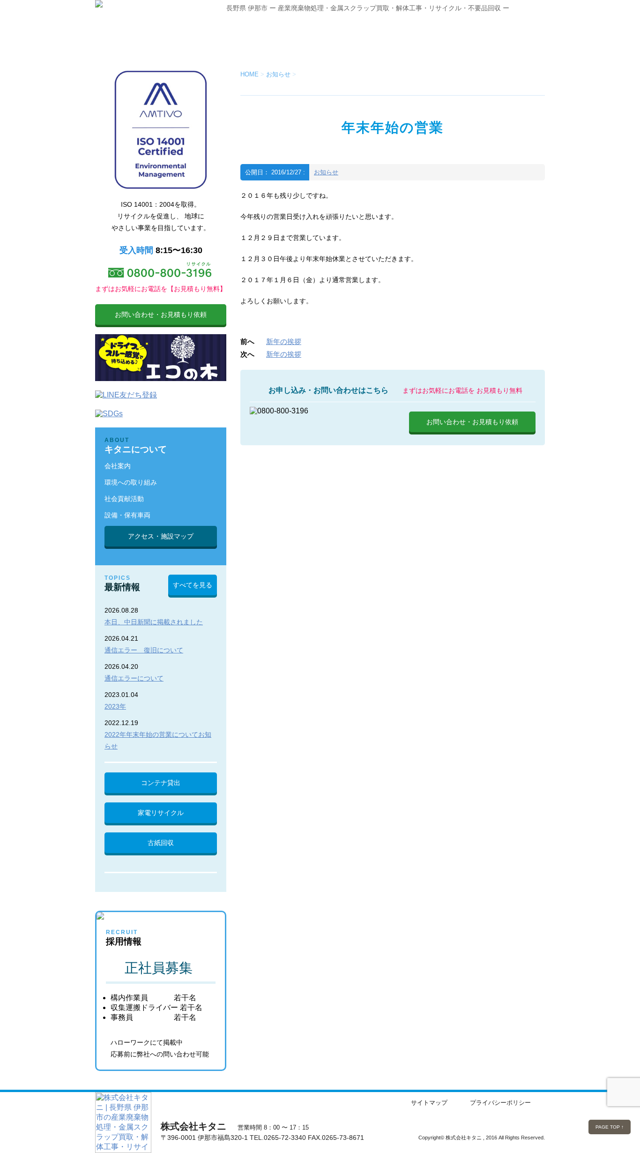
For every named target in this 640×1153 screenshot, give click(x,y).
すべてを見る (192, 585)
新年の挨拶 (283, 341)
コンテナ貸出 (160, 782)
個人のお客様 (346, 37)
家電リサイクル (161, 812)
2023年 (115, 706)
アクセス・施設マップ (160, 536)
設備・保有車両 (127, 515)
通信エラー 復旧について (143, 650)
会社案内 (117, 466)
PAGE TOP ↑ (609, 1127)
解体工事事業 (425, 37)
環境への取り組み (130, 482)
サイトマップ (429, 1103)
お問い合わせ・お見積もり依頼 (472, 422)
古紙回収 (161, 842)
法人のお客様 (266, 37)
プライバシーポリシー (500, 1103)
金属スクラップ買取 (505, 37)
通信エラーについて (134, 678)
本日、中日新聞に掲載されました (153, 622)
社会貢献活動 (124, 498)
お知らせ (326, 172)
